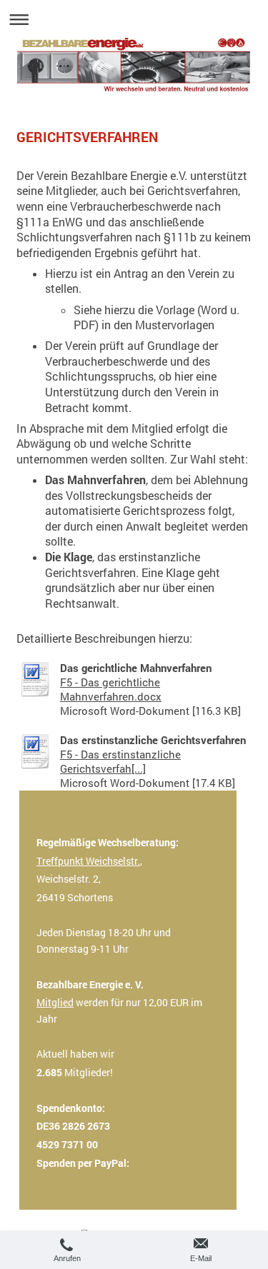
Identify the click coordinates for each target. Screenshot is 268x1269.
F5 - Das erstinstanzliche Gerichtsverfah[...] (120, 761)
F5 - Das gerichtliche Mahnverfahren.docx (111, 689)
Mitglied (55, 1002)
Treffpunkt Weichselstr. (88, 861)
